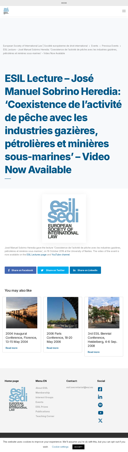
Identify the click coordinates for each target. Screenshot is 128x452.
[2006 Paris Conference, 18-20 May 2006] (63, 312)
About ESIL (42, 388)
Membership (43, 392)
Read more (11, 348)
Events (39, 402)
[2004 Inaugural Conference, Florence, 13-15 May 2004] (21, 312)
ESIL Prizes (42, 406)
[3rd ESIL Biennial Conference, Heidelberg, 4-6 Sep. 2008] (104, 312)
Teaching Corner (45, 416)
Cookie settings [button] (60, 446)
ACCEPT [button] (78, 447)
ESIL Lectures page (37, 254)
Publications (43, 411)
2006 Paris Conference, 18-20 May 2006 (59, 338)
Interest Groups (44, 397)
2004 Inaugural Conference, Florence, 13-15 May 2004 (21, 338)
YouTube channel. (61, 254)
